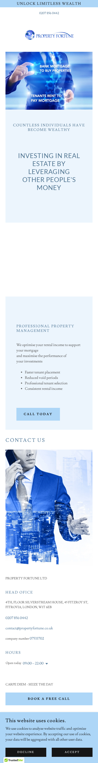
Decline (25, 752)
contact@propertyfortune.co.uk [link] (29, 628)
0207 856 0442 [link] (49, 13)
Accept (72, 752)
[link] (49, 33)
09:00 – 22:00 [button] (33, 663)
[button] (46, 664)
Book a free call (49, 699)
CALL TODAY (38, 414)
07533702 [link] (37, 638)
